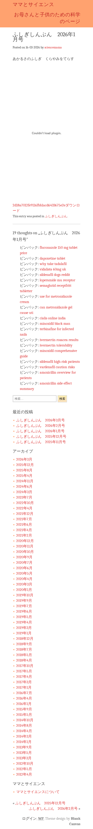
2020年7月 (24, 563)
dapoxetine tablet (52, 258)
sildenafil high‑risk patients (60, 362)
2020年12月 (25, 541)
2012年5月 (24, 769)
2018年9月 (24, 644)
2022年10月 (25, 503)
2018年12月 (24, 639)
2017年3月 (24, 682)
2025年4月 (24, 476)
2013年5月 (24, 753)
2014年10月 (24, 720)
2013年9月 (24, 747)
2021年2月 (24, 535)
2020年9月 (24, 557)
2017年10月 (24, 666)
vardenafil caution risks (57, 367)
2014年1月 (24, 742)
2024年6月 (24, 487)
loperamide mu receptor (57, 280)
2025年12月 (25, 465)
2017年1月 (24, 688)
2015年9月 (24, 709)
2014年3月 (24, 736)
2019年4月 (24, 622)
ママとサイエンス (33, 4)
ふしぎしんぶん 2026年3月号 (40, 420)
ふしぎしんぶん (56, 216)
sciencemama (53, 47)
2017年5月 (24, 671)
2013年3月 (24, 758)
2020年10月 (25, 552)
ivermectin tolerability (56, 345)
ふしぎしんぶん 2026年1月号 (40, 431)
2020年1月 (24, 590)
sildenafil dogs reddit (55, 275)
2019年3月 (24, 628)
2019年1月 (24, 633)
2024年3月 (24, 492)
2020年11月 (24, 546)
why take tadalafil (53, 264)
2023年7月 (24, 497)
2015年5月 (24, 715)
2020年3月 (24, 584)
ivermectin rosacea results (59, 340)
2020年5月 (24, 573)
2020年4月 (24, 579)
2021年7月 (24, 519)
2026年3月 (24, 459)
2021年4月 (24, 530)
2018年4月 (24, 660)
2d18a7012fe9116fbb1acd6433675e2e (39, 205)
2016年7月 (24, 693)
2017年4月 (24, 677)
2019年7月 (24, 606)
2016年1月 (24, 704)
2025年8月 (24, 470)
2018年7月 (24, 649)
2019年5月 (24, 617)
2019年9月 (24, 601)
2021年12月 (24, 514)
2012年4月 (24, 774)
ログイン (29, 819)
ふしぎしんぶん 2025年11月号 (41, 442)
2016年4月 (24, 698)
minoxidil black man (55, 324)
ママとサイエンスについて (38, 792)
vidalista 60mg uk (53, 269)
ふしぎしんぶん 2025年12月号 (41, 437)
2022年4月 (24, 508)
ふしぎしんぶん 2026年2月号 (40, 426)
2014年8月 (24, 726)
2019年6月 (24, 611)
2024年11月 (24, 481)
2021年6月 (24, 525)
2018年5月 (24, 655)
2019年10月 (24, 595)
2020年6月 (24, 568)
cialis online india (53, 318)
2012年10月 (24, 764)
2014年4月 (24, 731)
